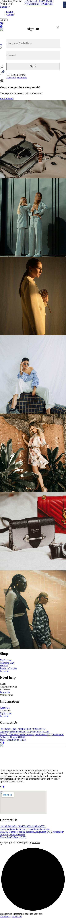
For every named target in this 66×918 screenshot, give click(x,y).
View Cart (17, 916)
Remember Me (18, 75)
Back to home (7, 98)
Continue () (5, 916)
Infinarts (36, 842)
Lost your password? (16, 77)
